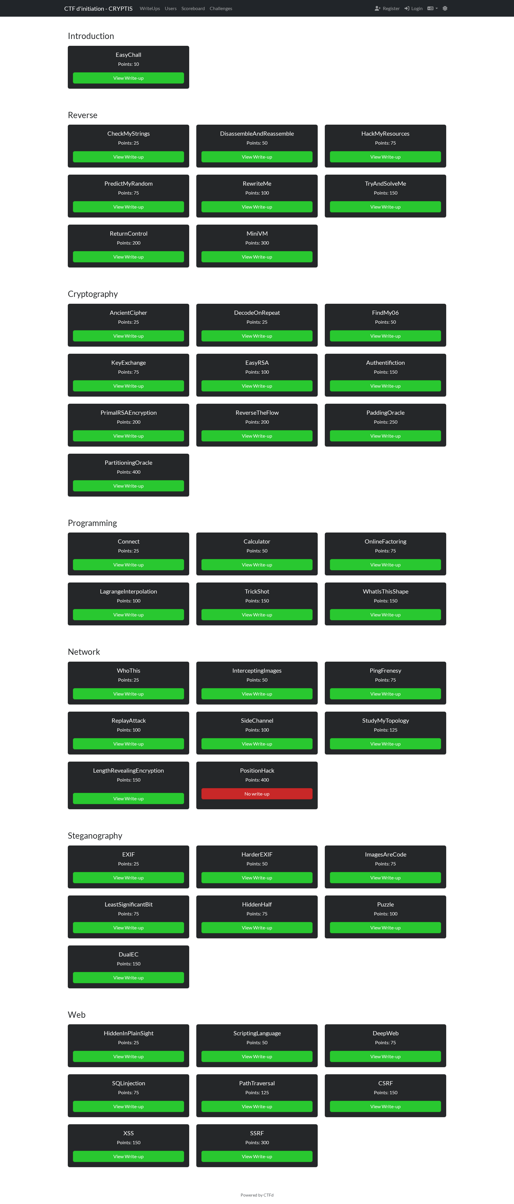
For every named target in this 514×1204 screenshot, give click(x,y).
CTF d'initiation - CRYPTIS (98, 8)
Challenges (221, 8)
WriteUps (150, 8)
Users (171, 8)
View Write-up (128, 78)
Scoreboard (193, 8)
